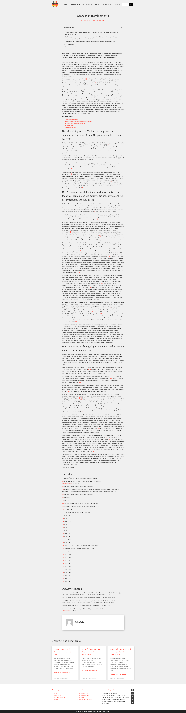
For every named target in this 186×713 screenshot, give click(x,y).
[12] (100, 236)
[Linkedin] (132, 699)
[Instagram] (132, 693)
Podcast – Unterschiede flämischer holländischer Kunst (62, 652)
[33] (110, 445)
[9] (94, 212)
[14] (110, 257)
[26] (69, 391)
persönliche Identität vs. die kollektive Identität (78, 121)
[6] (63, 497)
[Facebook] (132, 690)
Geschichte (74, 4)
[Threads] (132, 696)
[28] (82, 400)
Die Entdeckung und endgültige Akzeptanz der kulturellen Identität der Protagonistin (90, 41)
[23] (89, 369)
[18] (110, 308)
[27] (80, 398)
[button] (122, 27)
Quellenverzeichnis (70, 47)
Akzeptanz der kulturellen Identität (75, 123)
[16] (101, 283)
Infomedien (106, 4)
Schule (97, 4)
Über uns (115, 4)
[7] (111, 182)
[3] (108, 145)
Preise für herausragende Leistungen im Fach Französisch (91, 652)
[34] (93, 451)
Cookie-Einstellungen (103, 711)
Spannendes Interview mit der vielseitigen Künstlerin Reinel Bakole (121, 652)
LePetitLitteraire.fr (67, 483)
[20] (101, 314)
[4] (74, 149)
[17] (90, 287)
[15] (79, 272)
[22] (79, 328)
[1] (86, 79)
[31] (107, 437)
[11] (70, 232)
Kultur (66, 4)
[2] (95, 83)
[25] (80, 382)
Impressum (93, 711)
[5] (71, 169)
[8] (82, 188)
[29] (82, 412)
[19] (92, 312)
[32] (110, 439)
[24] (111, 378)
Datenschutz (85, 711)
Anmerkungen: (69, 44)
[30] (98, 428)
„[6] (71, 174)
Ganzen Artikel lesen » (62, 672)
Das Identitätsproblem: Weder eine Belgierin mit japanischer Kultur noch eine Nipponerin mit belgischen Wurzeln (91, 33)
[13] (80, 251)
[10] (97, 219)
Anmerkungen (69, 125)
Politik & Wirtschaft (87, 4)
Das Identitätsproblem (71, 119)
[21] (76, 322)
